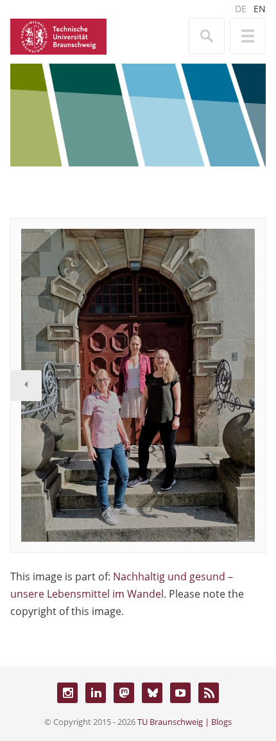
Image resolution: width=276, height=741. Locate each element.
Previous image (26, 385)
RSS (208, 693)
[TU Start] (58, 35)
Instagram (67, 693)
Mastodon (124, 693)
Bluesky (152, 693)
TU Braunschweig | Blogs (184, 722)
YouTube (180, 693)
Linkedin (95, 693)
